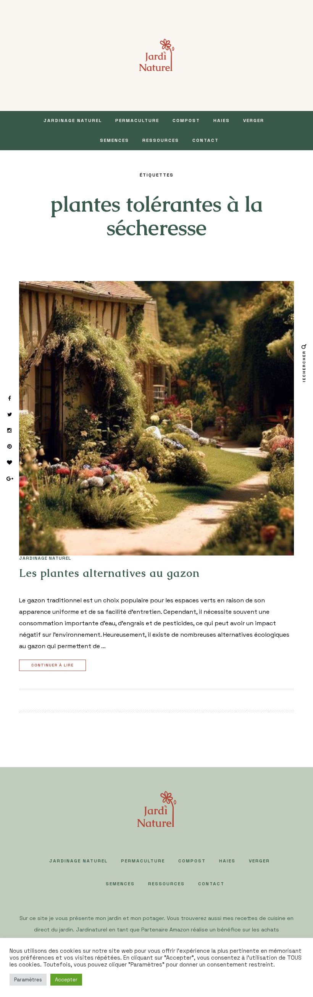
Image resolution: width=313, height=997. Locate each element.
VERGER (253, 120)
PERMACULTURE (137, 120)
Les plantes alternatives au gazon (109, 573)
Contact (205, 140)
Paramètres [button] (28, 979)
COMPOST (186, 120)
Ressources (160, 140)
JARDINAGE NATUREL (73, 120)
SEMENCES (114, 140)
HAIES (221, 120)
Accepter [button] (66, 979)
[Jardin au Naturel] (157, 55)
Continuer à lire (52, 665)
